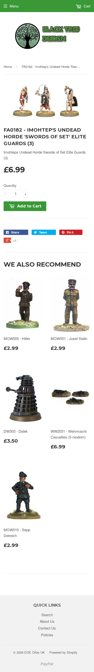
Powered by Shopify (63, 652)
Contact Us (47, 627)
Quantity (10, 185)
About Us (47, 621)
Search (47, 614)
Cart (86, 5)
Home (8, 66)
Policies (47, 634)
